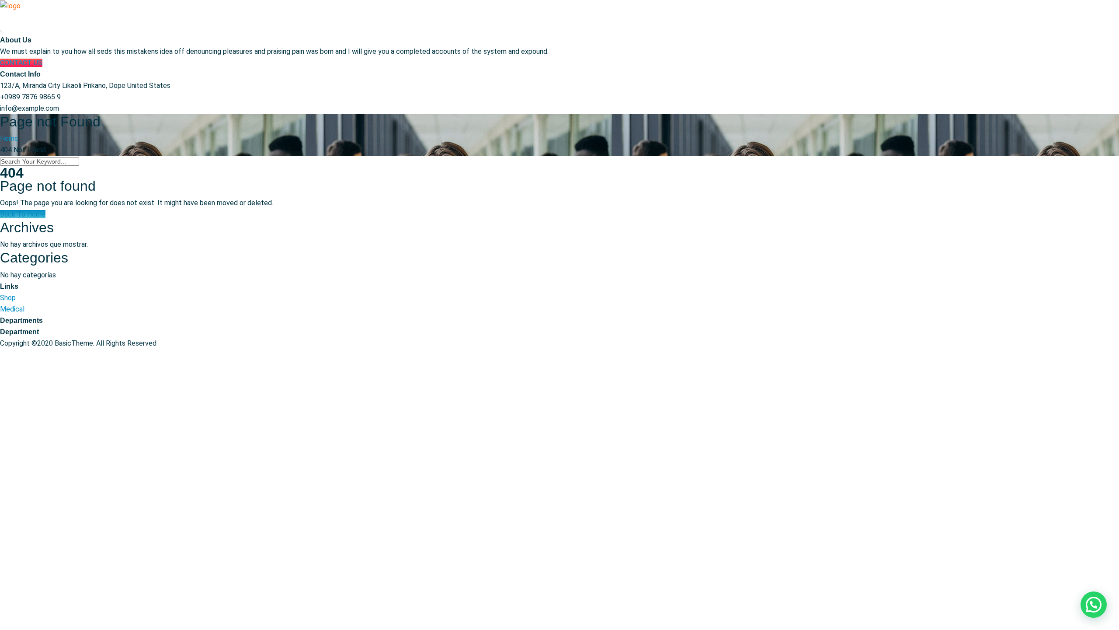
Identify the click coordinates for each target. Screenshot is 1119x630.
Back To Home (22, 214)
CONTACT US (21, 63)
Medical (12, 309)
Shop (8, 298)
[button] (1094, 605)
